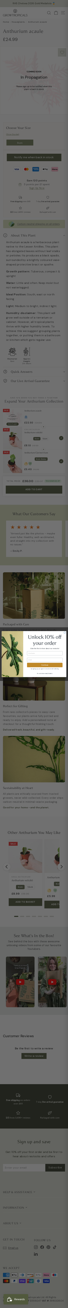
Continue (44, 665)
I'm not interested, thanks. (44, 673)
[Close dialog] (65, 632)
